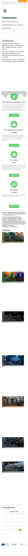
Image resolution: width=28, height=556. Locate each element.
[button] (14, 31)
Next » (19, 505)
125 (16, 505)
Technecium (9, 17)
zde (3, 215)
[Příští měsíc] (23, 511)
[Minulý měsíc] (4, 511)
